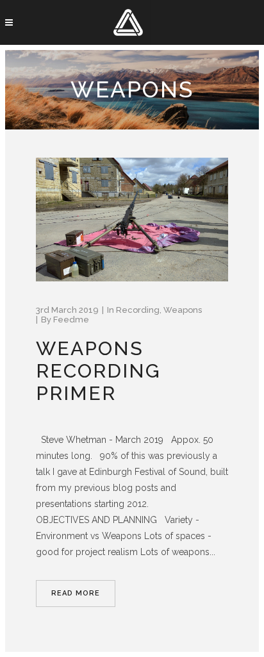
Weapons (182, 310)
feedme (71, 319)
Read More (75, 593)
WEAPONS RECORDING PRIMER (98, 370)
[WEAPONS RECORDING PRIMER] (132, 219)
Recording (138, 310)
